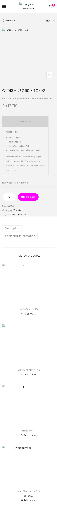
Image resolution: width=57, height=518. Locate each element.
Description (12, 228)
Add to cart (28, 196)
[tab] (28, 228)
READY (12, 214)
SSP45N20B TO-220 (28, 309)
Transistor (18, 210)
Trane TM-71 (28, 430)
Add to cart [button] (30, 500)
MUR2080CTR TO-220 (28, 491)
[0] (50, 6)
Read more (30, 313)
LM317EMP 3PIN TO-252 (28, 370)
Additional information (20, 236)
